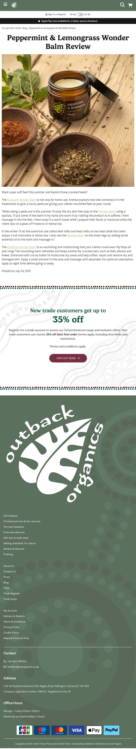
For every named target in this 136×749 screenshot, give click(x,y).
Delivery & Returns (14, 616)
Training (8, 554)
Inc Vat (87, 14)
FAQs (6, 587)
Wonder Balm (107, 211)
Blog (6, 582)
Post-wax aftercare (15, 532)
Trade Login (10, 598)
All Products (11, 515)
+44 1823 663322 (17, 661)
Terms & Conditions (15, 621)
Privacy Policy (11, 627)
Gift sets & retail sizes (16, 537)
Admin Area (39, 744)
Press (7, 576)
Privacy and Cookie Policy (58, 744)
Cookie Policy (11, 632)
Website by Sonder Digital (108, 744)
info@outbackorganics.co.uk (23, 666)
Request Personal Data (16, 638)
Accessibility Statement (83, 744)
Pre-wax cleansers (14, 526)
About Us (9, 565)
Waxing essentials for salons (20, 543)
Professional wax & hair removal (22, 521)
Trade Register (12, 593)
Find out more (66, 358)
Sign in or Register (56, 14)
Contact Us (10, 571)
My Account (10, 610)
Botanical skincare (14, 548)
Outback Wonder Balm (22, 200)
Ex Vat (73, 14)
